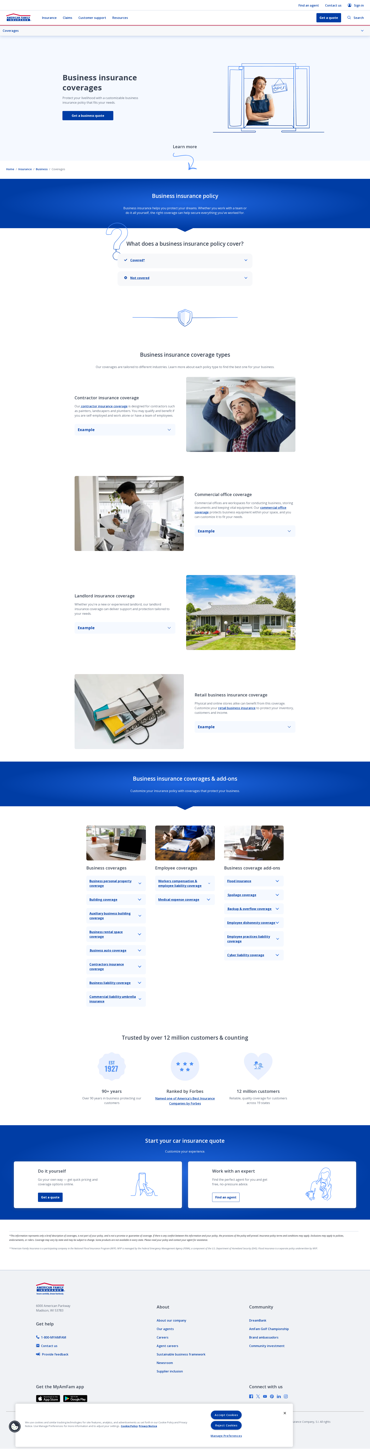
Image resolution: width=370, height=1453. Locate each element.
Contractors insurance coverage (106, 966)
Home (10, 169)
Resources (120, 18)
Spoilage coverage (241, 895)
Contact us (333, 5)
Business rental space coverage (106, 934)
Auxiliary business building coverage (110, 915)
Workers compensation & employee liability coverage (180, 883)
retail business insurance (237, 708)
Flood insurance (239, 881)
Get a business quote (88, 116)
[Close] (285, 1413)
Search (359, 18)
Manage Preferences (226, 1436)
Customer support (92, 18)
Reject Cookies (226, 1425)
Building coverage (103, 899)
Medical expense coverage (178, 899)
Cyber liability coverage (245, 955)
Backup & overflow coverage (249, 909)
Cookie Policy (129, 1426)
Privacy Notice (148, 1426)
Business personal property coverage (110, 883)
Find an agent (309, 5)
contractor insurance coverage (104, 406)
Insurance (49, 18)
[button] (15, 1426)
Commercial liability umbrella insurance (112, 999)
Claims (67, 18)
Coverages (11, 31)
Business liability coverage (110, 983)
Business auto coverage (107, 950)
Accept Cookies (226, 1415)
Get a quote (50, 1197)
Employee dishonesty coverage (251, 923)
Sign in (359, 5)
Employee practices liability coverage (248, 938)
